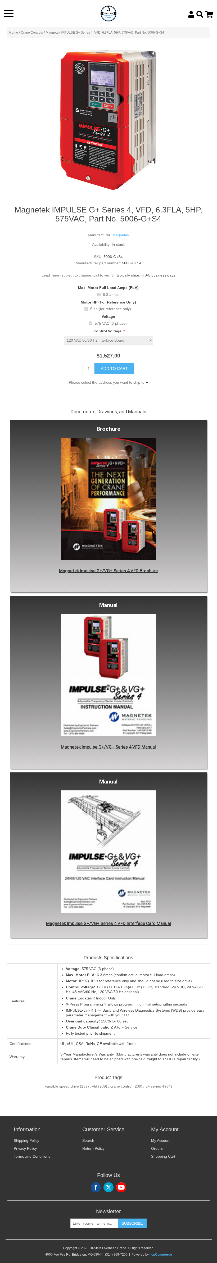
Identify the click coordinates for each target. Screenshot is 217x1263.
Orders (157, 1148)
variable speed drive (62, 1086)
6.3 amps (111, 294)
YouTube (121, 1187)
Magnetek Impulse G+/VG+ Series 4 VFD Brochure (108, 570)
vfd (94, 1086)
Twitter (108, 1187)
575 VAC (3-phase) (111, 323)
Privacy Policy (25, 1148)
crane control (121, 1086)
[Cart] (209, 14)
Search (88, 1140)
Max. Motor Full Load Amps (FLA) (108, 288)
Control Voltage (108, 331)
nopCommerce (161, 1254)
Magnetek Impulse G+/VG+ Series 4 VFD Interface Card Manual (108, 923)
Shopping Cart (163, 1156)
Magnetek (120, 235)
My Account (160, 1140)
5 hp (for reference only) (110, 309)
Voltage (108, 316)
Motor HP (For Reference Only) (108, 302)
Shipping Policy (26, 1140)
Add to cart (114, 368)
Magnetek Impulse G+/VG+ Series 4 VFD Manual (108, 746)
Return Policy (93, 1148)
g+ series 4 (155, 1086)
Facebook (96, 1187)
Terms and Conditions (32, 1156)
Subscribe (132, 1223)
